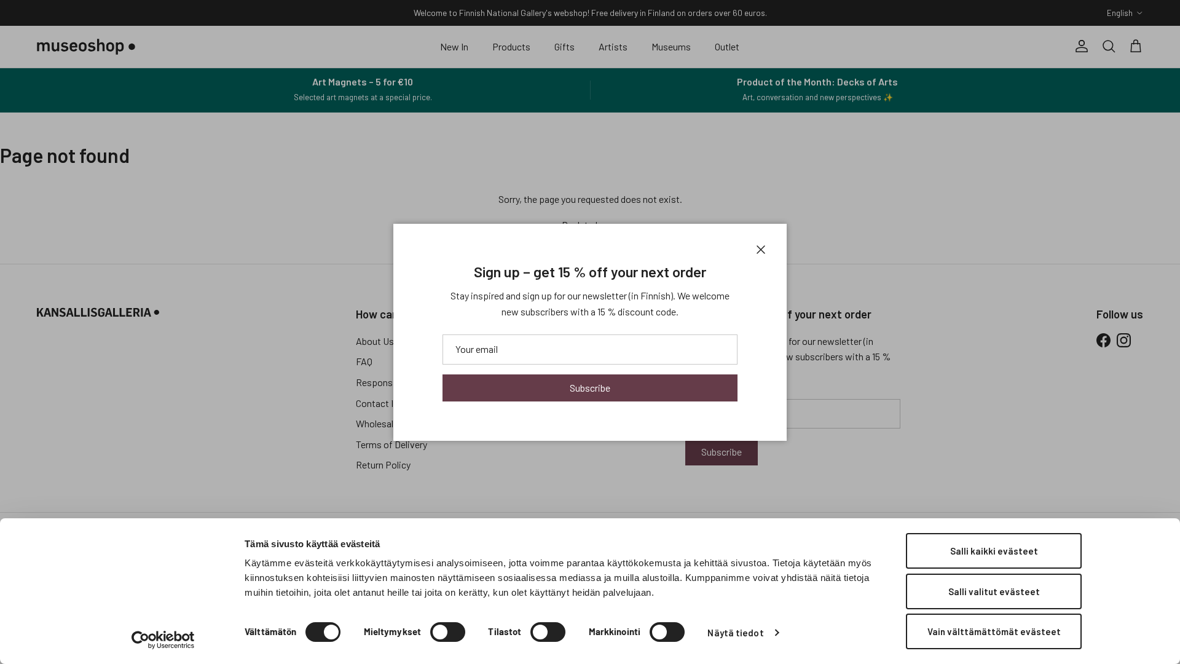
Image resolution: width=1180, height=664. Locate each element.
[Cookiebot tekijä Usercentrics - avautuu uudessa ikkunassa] (163, 640)
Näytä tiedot (735, 632)
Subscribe (590, 387)
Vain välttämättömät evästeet (994, 631)
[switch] (447, 632)
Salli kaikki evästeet (994, 550)
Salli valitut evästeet (994, 591)
